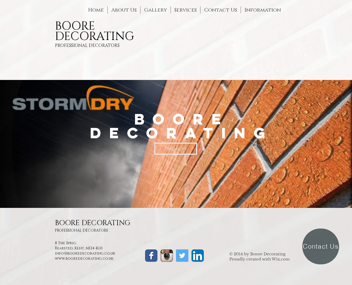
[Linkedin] (197, 255)
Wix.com (281, 259)
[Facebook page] (151, 255)
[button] (262, 9)
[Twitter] (182, 255)
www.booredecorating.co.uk (84, 258)
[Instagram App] (167, 255)
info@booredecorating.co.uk (85, 253)
